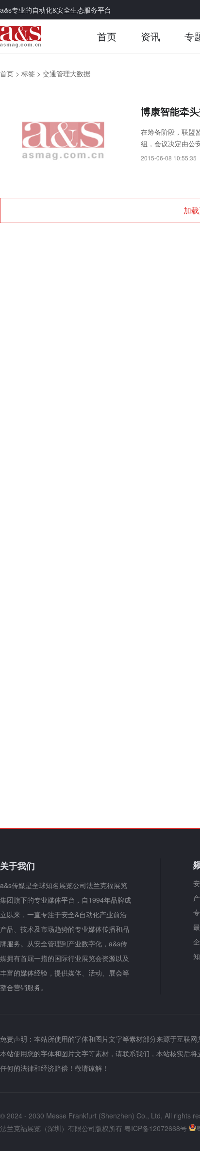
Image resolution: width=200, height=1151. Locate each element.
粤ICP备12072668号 (155, 1128)
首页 (107, 36)
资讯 (150, 36)
